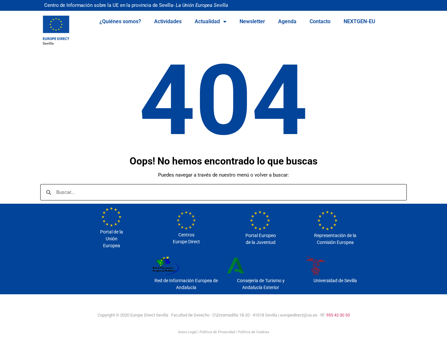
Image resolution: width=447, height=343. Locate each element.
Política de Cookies (253, 332)
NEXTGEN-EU (359, 21)
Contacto (320, 21)
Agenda (287, 21)
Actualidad (207, 21)
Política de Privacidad (217, 332)
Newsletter (252, 21)
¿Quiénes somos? (120, 21)
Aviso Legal (187, 332)
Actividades (168, 21)
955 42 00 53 (338, 315)
